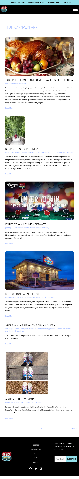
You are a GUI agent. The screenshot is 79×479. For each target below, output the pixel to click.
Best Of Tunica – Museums (22, 293)
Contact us (67, 2)
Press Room (36, 445)
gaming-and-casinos (13, 227)
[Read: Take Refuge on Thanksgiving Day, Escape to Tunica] (39, 56)
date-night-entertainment (14, 329)
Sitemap (36, 462)
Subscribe (71, 459)
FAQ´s (36, 453)
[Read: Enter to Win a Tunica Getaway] (39, 201)
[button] (75, 9)
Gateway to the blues (36, 2)
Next (74, 428)
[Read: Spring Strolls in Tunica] (15, 130)
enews (7, 152)
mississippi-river (34, 152)
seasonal (8, 83)
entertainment (16, 152)
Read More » (9, 108)
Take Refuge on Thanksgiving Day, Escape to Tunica (39, 79)
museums (45, 152)
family (24, 152)
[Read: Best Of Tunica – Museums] (39, 270)
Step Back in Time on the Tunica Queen (30, 325)
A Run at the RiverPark (20, 399)
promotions (34, 227)
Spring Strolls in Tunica (21, 148)
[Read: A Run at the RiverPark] (27, 373)
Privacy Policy (36, 449)
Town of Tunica (53, 2)
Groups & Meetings (18, 2)
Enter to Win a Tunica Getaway (25, 224)
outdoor (53, 152)
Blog (35, 458)
